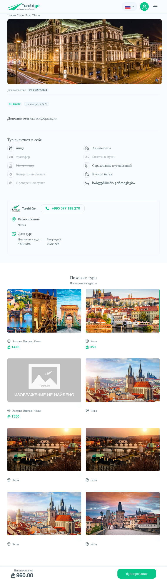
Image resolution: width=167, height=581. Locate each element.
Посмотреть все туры (82, 283)
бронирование (136, 574)
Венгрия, (28, 341)
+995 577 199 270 (66, 208)
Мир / (29, 15)
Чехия (36, 15)
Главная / (12, 15)
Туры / (21, 15)
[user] (144, 6)
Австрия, (17, 341)
